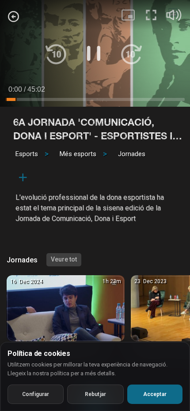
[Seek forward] (131, 53)
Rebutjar (95, 394)
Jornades (131, 154)
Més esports (78, 154)
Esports (26, 154)
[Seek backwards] (56, 53)
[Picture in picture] (128, 15)
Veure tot (64, 259)
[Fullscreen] (151, 15)
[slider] (95, 100)
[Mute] (174, 15)
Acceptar (155, 394)
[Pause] (93, 53)
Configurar (35, 394)
